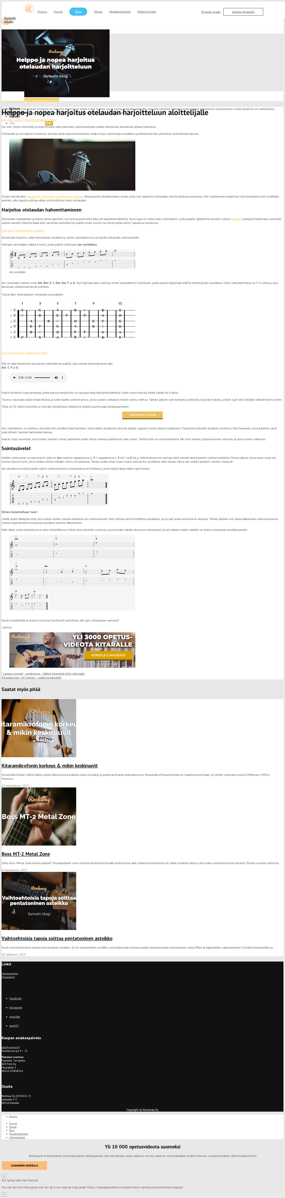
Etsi (49, 123)
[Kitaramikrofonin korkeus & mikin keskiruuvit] (39, 756)
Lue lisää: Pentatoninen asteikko (23, 230)
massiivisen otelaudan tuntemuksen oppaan (54, 196)
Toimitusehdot (10, 973)
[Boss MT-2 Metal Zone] (39, 844)
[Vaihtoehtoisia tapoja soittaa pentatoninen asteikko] (39, 929)
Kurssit (58, 12)
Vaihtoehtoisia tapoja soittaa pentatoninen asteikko (57, 938)
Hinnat (98, 12)
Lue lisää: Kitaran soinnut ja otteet (25, 353)
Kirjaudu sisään (210, 12)
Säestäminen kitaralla (142, 414)
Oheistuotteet (146, 12)
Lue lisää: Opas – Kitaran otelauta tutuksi (29, 120)
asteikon (236, 219)
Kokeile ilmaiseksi (243, 12)
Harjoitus (28, 100)
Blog (78, 12)
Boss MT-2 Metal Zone (26, 854)
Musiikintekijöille (120, 12)
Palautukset (8, 977)
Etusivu (42, 12)
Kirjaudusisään (10, 19)
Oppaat (14, 116)
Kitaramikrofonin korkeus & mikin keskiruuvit (50, 765)
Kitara (38, 100)
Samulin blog (50, 100)
